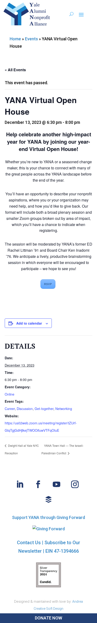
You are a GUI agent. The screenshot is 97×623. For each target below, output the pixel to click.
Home (15, 38)
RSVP (48, 284)
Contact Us (29, 542)
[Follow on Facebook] (38, 484)
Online (9, 394)
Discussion (25, 408)
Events (31, 38)
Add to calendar (29, 323)
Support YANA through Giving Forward (48, 517)
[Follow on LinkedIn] (19, 484)
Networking (63, 408)
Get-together (44, 408)
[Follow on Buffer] (48, 499)
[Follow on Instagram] (74, 484)
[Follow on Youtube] (56, 484)
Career (10, 408)
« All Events (15, 69)
